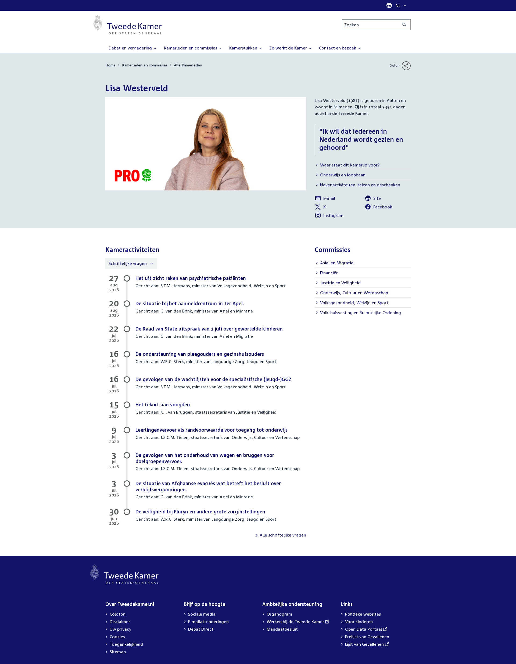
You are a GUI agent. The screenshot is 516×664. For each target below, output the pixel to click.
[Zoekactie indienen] (405, 24)
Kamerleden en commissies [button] (191, 48)
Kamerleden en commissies (144, 65)
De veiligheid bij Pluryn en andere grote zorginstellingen (200, 511)
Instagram (329, 216)
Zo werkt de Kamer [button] (288, 48)
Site (376, 199)
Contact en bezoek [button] (338, 48)
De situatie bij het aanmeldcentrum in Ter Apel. (189, 303)
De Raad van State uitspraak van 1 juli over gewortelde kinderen (209, 329)
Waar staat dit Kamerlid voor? (349, 165)
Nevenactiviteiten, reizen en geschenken (360, 184)
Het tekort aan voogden (162, 404)
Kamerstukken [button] (243, 48)
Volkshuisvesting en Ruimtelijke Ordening (360, 312)
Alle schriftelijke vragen (283, 535)
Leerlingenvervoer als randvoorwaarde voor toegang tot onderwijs (211, 430)
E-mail (326, 199)
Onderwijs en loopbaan (343, 174)
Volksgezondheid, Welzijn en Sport (354, 302)
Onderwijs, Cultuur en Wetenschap (354, 292)
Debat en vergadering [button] (131, 48)
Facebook (378, 207)
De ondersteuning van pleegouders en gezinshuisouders (199, 354)
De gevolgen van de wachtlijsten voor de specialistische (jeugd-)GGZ (213, 379)
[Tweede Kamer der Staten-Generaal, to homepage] (128, 24)
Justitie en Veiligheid (340, 282)
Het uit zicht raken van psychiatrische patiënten (190, 278)
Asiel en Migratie (336, 262)
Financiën (329, 272)
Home (110, 65)
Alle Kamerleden (188, 65)
